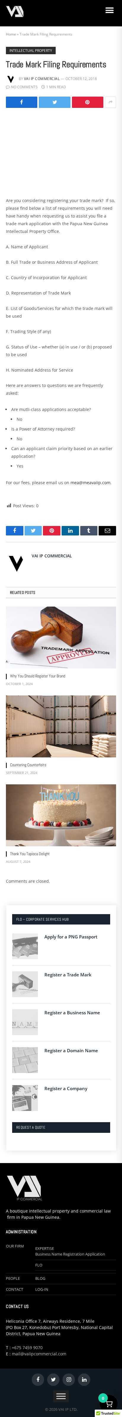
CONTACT (14, 1289)
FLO (38, 1265)
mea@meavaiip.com (90, 482)
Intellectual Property (30, 50)
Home (11, 34)
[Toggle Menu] (61, 1396)
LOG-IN (41, 1289)
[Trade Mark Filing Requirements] (61, 151)
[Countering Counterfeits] (61, 726)
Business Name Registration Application (70, 1254)
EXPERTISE (44, 1248)
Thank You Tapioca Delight (30, 853)
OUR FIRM (15, 1246)
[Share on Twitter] (54, 102)
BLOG (40, 1278)
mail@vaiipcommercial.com (39, 1354)
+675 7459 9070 (27, 1347)
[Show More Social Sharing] (110, 102)
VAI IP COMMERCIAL (42, 78)
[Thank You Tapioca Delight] (61, 815)
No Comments (24, 86)
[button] (109, 10)
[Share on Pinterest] (87, 102)
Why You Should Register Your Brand (37, 676)
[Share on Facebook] (21, 102)
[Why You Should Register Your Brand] (61, 637)
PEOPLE (13, 1278)
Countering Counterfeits (28, 764)
